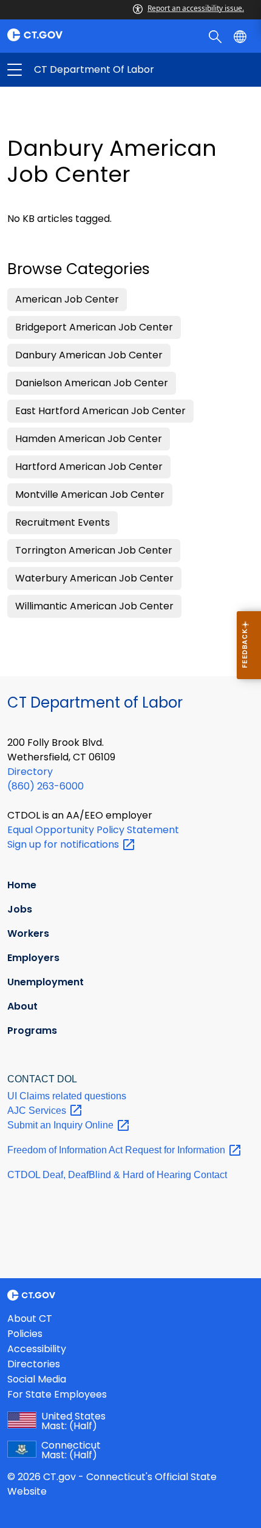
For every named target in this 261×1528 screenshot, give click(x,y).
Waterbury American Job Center (94, 578)
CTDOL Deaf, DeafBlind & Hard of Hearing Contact (117, 1175)
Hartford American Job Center (89, 467)
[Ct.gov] (65, 34)
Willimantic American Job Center (94, 606)
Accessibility (36, 1349)
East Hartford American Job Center (100, 411)
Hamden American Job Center (88, 439)
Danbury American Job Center (89, 355)
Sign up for (64, 844)
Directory (30, 772)
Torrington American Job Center (93, 550)
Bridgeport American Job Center (94, 327)
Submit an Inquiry (61, 1125)
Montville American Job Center (89, 494)
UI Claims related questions (66, 1096)
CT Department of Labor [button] (72, 70)
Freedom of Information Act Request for (117, 1150)
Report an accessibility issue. (195, 8)
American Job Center (67, 299)
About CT (29, 1318)
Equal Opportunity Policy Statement (93, 830)
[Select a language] (241, 35)
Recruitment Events (62, 522)
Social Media (36, 1379)
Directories (33, 1364)
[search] (216, 35)
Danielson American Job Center (91, 383)
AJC (38, 1110)
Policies (24, 1334)
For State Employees (57, 1394)
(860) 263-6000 (45, 786)
